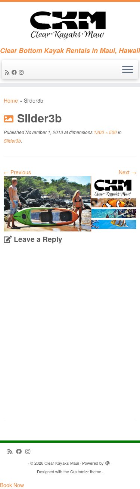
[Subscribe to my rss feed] (8, 72)
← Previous (17, 172)
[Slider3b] (70, 203)
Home (11, 100)
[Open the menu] (127, 69)
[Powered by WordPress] (107, 461)
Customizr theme (85, 471)
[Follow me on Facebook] (15, 72)
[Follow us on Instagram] (22, 72)
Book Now (12, 485)
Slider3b (12, 140)
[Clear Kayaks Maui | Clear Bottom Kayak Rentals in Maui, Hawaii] (70, 24)
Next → (127, 172)
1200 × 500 (105, 132)
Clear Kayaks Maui (61, 463)
